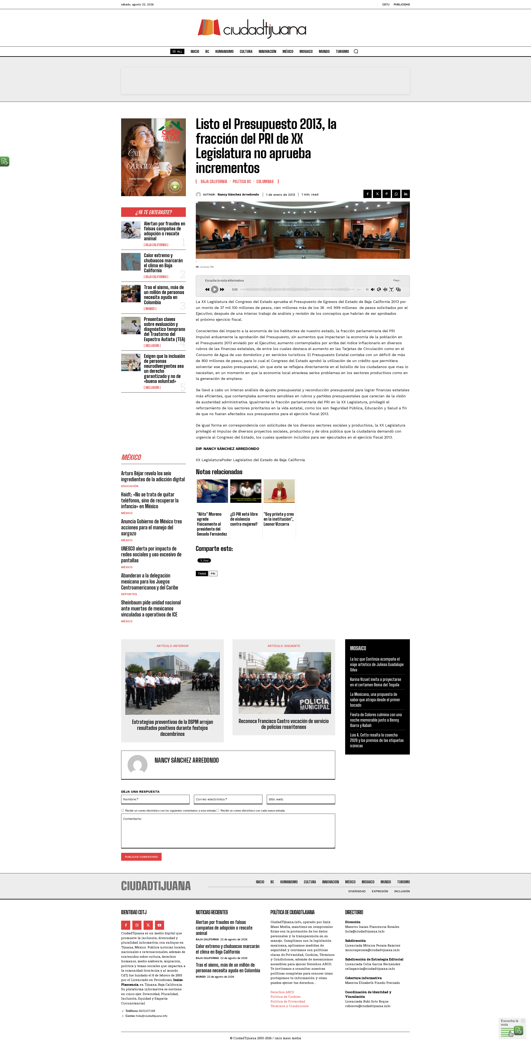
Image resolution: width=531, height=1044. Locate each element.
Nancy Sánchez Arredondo (238, 194)
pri (213, 573)
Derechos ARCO (282, 992)
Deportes (129, 594)
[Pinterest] (386, 194)
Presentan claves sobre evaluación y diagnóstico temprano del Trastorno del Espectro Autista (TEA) (164, 329)
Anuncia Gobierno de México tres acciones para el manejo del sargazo (151, 527)
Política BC (242, 181)
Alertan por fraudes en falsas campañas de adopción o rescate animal (164, 231)
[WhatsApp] (396, 194)
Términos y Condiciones (289, 1006)
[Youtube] (159, 925)
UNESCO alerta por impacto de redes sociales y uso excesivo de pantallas (151, 555)
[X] (377, 194)
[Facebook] (367, 194)
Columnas (265, 181)
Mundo (150, 308)
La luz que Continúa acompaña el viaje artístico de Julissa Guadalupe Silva (377, 664)
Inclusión (152, 345)
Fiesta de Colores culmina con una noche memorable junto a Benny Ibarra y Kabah (376, 720)
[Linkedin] (406, 194)
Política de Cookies (285, 996)
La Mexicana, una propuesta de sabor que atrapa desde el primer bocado (375, 699)
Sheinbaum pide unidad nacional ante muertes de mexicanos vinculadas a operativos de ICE (151, 608)
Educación (129, 486)
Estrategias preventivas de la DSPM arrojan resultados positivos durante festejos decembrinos (172, 728)
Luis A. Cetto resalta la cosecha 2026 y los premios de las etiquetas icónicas (377, 740)
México (127, 513)
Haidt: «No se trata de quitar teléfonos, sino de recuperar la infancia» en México (150, 500)
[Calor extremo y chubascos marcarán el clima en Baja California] (131, 261)
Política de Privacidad (287, 1001)
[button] (356, 51)
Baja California (156, 245)
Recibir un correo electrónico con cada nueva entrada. (253, 810)
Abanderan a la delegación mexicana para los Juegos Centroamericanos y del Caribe (149, 581)
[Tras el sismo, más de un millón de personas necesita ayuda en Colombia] (131, 293)
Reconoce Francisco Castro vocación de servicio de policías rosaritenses (284, 724)
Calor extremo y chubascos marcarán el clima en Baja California (163, 263)
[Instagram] (136, 925)
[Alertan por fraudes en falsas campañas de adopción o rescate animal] (131, 230)
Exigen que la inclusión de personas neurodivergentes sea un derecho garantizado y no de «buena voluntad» (164, 368)
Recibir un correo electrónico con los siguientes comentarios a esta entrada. (171, 810)
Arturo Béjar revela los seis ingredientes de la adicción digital (153, 476)
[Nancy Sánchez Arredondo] (199, 194)
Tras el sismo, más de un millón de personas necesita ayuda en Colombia (164, 294)
